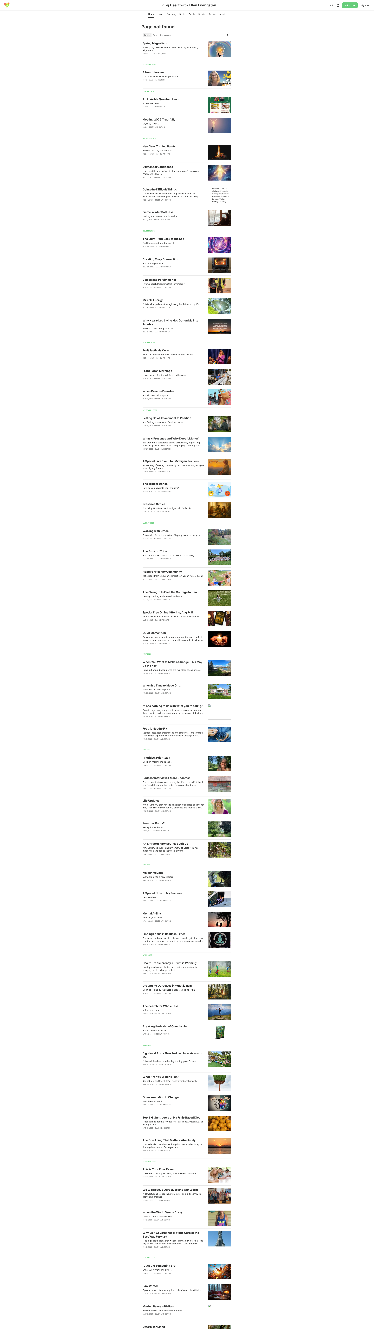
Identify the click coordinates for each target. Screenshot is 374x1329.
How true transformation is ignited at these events (168, 354)
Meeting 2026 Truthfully (159, 119)
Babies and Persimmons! (159, 279)
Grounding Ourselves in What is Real (167, 985)
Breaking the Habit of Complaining (165, 1026)
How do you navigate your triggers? (161, 487)
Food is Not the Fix (155, 728)
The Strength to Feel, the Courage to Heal (170, 592)
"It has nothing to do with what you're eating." (173, 706)
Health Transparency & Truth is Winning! (170, 963)
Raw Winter (150, 1286)
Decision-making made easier (157, 761)
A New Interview (153, 72)
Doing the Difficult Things (160, 189)
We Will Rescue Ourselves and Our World (170, 1189)
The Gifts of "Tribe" (155, 551)
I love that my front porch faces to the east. (164, 374)
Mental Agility (152, 913)
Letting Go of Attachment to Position (167, 418)
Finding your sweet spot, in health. (160, 216)
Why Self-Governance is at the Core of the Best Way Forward (171, 1234)
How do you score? (152, 917)
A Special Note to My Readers (162, 893)
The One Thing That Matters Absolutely (169, 1140)
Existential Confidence (158, 167)
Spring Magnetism (155, 43)
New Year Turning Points (159, 146)
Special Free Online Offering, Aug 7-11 (168, 612)
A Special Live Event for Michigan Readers (171, 461)
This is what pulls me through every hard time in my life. (171, 304)
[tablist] (157, 35)
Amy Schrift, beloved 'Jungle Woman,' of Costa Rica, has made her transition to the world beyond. (170, 849)
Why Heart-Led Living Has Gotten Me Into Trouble (170, 322)
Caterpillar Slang (154, 1327)
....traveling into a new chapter (158, 876)
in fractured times (151, 1010)
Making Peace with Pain (158, 1306)
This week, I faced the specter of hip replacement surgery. (171, 535)
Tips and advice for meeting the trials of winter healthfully (172, 1290)
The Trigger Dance (155, 484)
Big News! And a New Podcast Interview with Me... (172, 1055)
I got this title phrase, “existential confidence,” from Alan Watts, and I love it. (171, 172)
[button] (151, 14)
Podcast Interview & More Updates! (166, 778)
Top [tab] (155, 35)
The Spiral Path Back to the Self (163, 239)
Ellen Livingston (158, 54)
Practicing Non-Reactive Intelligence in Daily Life (167, 508)
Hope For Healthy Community (162, 571)
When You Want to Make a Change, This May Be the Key (172, 663)
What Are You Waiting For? (161, 1077)
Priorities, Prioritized (156, 757)
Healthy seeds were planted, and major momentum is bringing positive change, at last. (170, 968)
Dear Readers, (150, 897)
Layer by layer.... (151, 123)
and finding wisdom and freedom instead (163, 422)
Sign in (365, 5)
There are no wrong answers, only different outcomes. (170, 1173)
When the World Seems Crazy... (164, 1212)
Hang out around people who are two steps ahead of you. (172, 669)
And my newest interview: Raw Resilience (163, 1310)
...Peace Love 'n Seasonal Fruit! (158, 1216)
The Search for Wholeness (160, 1006)
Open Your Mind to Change (161, 1097)
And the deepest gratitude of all (158, 242)
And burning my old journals (157, 150)
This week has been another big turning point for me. (169, 1061)
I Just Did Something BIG (159, 1265)
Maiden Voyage (153, 872)
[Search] (332, 5)
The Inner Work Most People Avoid (160, 76)
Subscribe (349, 5)
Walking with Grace (156, 531)
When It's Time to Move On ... (162, 685)
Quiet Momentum (154, 633)
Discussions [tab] (165, 35)
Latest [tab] (147, 35)
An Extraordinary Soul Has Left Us (165, 843)
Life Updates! (151, 800)
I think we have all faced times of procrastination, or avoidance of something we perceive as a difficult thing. (171, 195)
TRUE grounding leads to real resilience (162, 596)
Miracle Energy (153, 300)
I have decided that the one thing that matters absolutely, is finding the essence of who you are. (172, 1146)
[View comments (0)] (165, 57)
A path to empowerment (155, 1030)
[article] (187, 50)
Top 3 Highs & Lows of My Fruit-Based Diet (171, 1117)
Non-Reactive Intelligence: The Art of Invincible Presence (171, 616)
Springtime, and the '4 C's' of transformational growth (170, 1080)
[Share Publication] (338, 5)
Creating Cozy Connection (160, 259)
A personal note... (151, 103)
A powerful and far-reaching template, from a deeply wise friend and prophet (172, 1195)
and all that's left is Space (155, 395)
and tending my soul (153, 263)
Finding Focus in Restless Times (164, 934)
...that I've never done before (157, 1269)
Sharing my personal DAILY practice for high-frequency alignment (170, 49)
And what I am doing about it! (158, 328)
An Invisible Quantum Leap (161, 99)
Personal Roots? (154, 823)
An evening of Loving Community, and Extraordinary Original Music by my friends (173, 467)
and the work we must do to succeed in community (168, 555)
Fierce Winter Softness (158, 212)
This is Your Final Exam (158, 1169)
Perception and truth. (153, 827)
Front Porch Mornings (157, 371)
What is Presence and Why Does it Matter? (171, 438)
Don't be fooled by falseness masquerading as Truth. (169, 989)
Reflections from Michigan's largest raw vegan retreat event (172, 575)
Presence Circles (154, 504)
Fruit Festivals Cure (156, 350)
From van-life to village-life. (156, 689)
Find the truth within (153, 1101)
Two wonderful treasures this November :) (164, 283)
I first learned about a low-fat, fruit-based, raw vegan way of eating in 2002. (173, 1123)
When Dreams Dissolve (158, 391)
